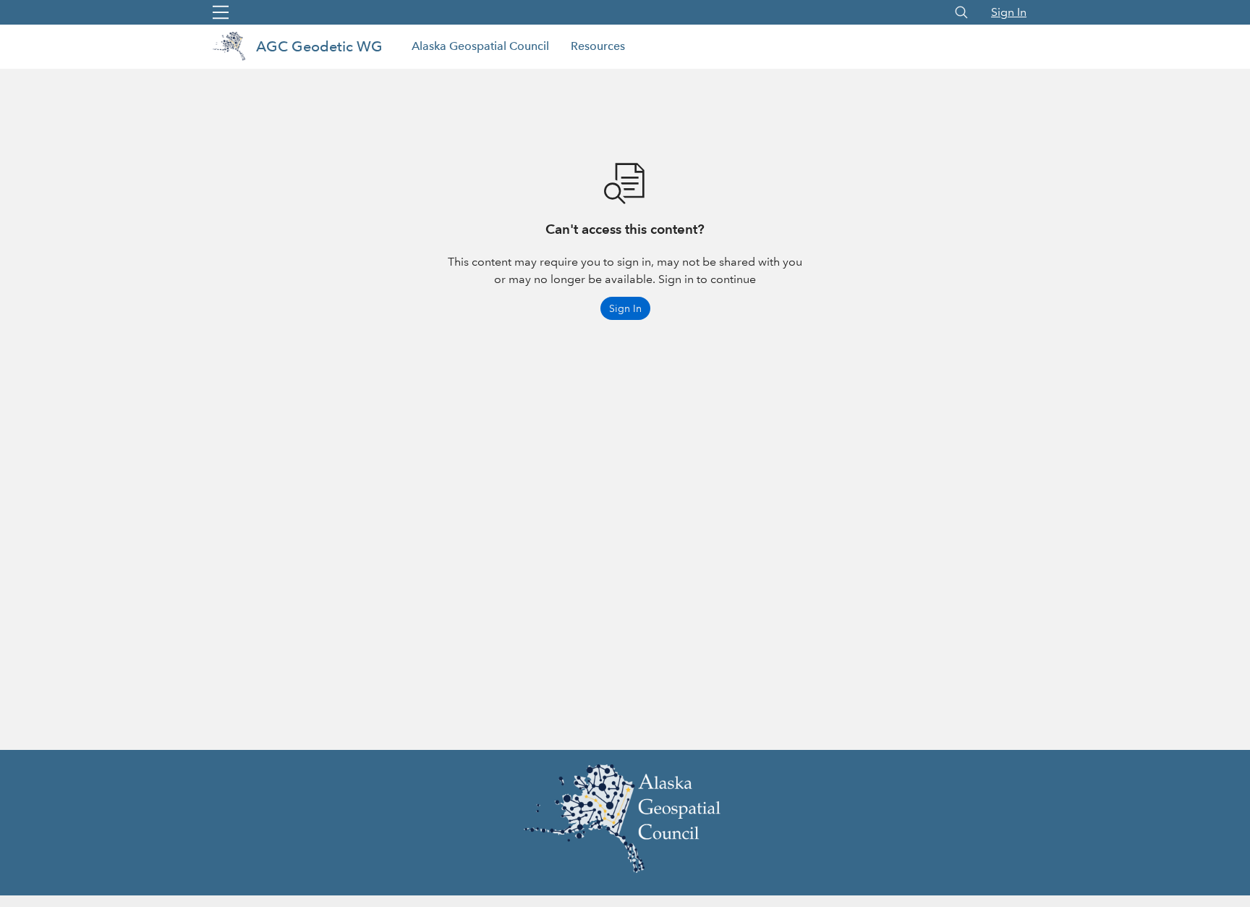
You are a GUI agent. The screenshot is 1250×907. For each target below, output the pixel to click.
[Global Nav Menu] (220, 12)
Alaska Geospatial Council (480, 46)
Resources (598, 46)
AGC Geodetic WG (319, 46)
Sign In (1008, 12)
